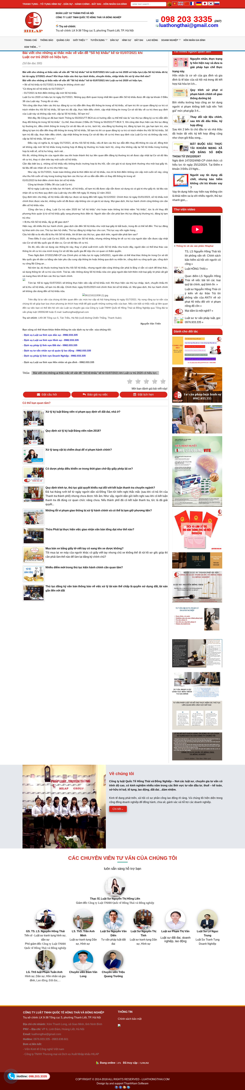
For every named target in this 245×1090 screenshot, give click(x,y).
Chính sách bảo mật (130, 1018)
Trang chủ (30, 40)
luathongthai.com (156, 1079)
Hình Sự (126, 40)
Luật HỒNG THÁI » (196, 268)
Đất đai (138, 40)
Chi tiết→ (118, 809)
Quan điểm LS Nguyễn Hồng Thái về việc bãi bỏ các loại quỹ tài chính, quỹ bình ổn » (203, 280)
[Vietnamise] (174, 4)
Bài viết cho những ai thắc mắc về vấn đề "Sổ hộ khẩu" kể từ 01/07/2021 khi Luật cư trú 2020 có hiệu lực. (95, 373)
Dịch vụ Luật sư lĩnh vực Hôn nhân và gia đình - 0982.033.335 (59, 362)
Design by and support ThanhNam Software (122, 1083)
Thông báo (46, 40)
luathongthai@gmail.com (188, 25)
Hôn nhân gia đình (194, 40)
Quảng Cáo (63, 40)
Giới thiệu (79, 40)
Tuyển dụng (97, 40)
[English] (180, 4)
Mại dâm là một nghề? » (199, 310)
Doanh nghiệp (169, 40)
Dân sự (114, 40)
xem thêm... (31, 47)
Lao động (152, 40)
